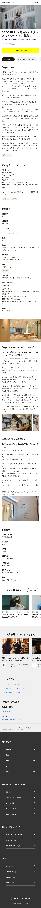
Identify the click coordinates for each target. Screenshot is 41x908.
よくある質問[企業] (12, 809)
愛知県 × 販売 (6, 711)
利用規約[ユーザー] (12, 872)
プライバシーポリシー (13, 866)
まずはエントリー (20, 50)
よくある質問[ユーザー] (13, 803)
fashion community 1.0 (13, 846)
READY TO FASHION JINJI (14, 840)
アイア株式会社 (10, 44)
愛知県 (4, 719)
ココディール (12, 684)
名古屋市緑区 (11, 719)
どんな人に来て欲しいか (26, 59)
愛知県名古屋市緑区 (19, 39)
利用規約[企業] (11, 877)
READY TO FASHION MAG (14, 835)
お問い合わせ (10, 883)
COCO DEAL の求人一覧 (10, 233)
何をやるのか (8, 59)
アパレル (17, 688)
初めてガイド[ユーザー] (13, 798)
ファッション (25, 688)
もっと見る (33, 590)
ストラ (26, 684)
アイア (4, 684)
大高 (23, 692)
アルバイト (6, 39)
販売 (18, 719)
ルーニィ (20, 684)
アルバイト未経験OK (8, 692)
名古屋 (18, 692)
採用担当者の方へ (11, 814)
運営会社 (9, 792)
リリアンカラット (7, 688)
